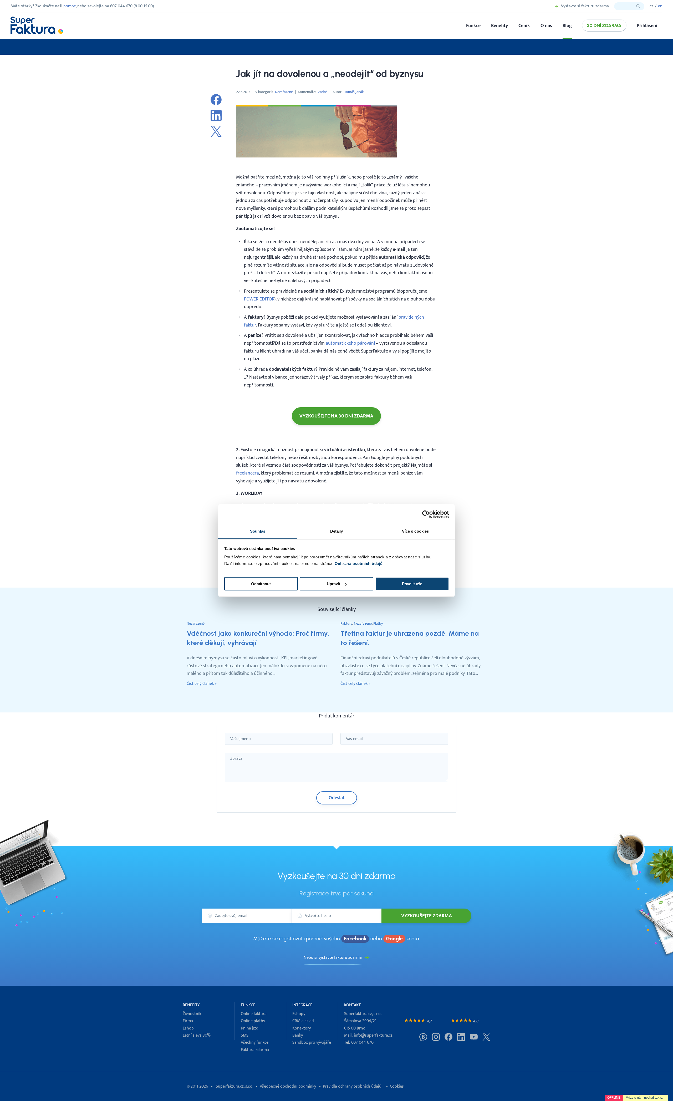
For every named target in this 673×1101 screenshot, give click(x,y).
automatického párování (350, 343)
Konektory (301, 1028)
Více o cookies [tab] (415, 531)
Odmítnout (261, 584)
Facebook (355, 939)
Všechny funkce (254, 1042)
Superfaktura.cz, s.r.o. (234, 1086)
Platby (378, 623)
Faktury (346, 623)
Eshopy (298, 1013)
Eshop (188, 1028)
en (660, 6)
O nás (546, 25)
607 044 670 (362, 1042)
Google (394, 939)
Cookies (397, 1086)
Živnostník (192, 1013)
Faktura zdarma (255, 1049)
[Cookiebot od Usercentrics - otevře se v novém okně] (426, 514)
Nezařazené (284, 92)
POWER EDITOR (259, 299)
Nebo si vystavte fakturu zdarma (333, 957)
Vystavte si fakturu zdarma (585, 6)
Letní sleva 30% (197, 1035)
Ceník (524, 25)
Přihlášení (647, 25)
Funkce (473, 25)
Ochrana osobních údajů (359, 563)
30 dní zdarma (604, 25)
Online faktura (254, 1013)
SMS (244, 1035)
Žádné (323, 92)
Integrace (302, 1005)
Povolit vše (412, 584)
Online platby (253, 1020)
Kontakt (352, 1005)
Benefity (499, 25)
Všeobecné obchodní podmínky (288, 1086)
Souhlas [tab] (257, 531)
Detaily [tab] (336, 531)
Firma (188, 1020)
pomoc (69, 6)
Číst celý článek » (202, 683)
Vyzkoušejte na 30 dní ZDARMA (336, 416)
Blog (567, 25)
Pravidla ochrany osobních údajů (352, 1086)
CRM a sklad (303, 1020)
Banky (297, 1035)
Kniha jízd (249, 1028)
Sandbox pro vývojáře (311, 1042)
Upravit (333, 584)
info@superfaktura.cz (373, 1035)
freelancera (247, 473)
